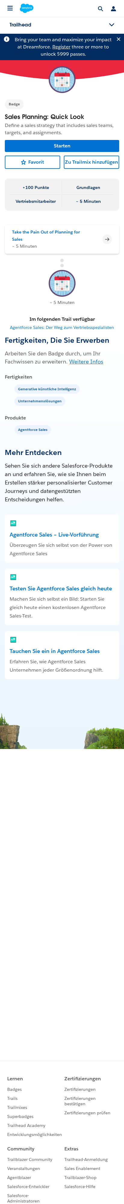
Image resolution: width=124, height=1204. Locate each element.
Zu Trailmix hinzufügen (91, 162)
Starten (62, 146)
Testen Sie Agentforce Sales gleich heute (61, 588)
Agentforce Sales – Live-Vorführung (54, 534)
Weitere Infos (86, 361)
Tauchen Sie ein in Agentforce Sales (55, 651)
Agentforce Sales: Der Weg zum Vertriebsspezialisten (62, 327)
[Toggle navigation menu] (111, 25)
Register (61, 47)
